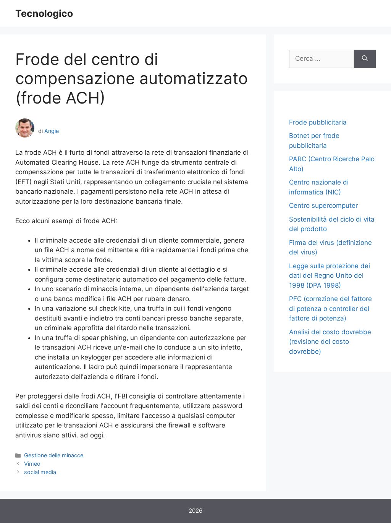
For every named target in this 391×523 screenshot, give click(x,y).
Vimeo (32, 463)
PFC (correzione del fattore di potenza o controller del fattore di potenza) (330, 308)
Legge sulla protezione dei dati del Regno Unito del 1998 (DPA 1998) (329, 275)
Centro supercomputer (323, 205)
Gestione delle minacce (53, 455)
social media (40, 472)
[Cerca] (365, 59)
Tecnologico (44, 13)
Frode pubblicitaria (318, 122)
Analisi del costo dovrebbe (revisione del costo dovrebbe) (330, 341)
